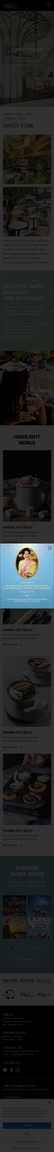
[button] (49, 547)
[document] (27, 576)
